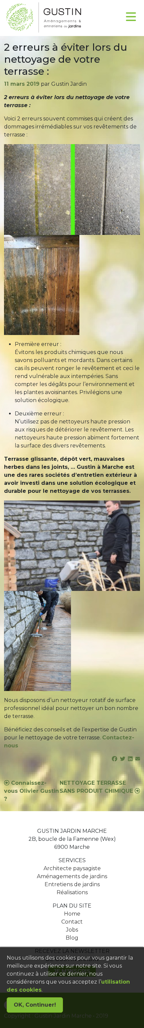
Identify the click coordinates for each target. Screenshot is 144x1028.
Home (72, 914)
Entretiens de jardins (72, 884)
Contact (72, 922)
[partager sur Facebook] (114, 759)
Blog (72, 938)
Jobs (72, 930)
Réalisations (72, 892)
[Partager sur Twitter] (122, 759)
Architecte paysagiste (72, 868)
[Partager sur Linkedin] (130, 759)
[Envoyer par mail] (137, 759)
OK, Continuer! (35, 1005)
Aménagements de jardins (72, 876)
